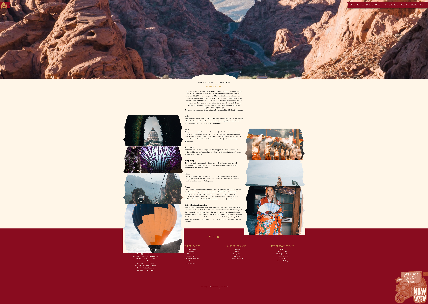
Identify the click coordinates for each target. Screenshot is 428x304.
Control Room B (237, 259)
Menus (352, 5)
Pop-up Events (282, 256)
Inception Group (207, 286)
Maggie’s (237, 256)
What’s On (379, 5)
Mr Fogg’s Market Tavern (145, 259)
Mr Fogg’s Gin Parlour (145, 263)
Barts (237, 252)
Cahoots (237, 249)
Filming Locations (282, 254)
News (191, 261)
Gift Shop (414, 5)
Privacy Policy (282, 261)
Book (421, 5)
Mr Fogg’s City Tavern (145, 270)
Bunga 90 (237, 254)
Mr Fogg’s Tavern (145, 261)
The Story (369, 5)
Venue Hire (405, 5)
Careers (283, 259)
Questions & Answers (191, 259)
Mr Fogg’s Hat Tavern (145, 268)
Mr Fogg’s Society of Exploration (145, 256)
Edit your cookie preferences (214, 282)
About (282, 249)
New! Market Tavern (392, 5)
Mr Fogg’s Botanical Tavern (145, 266)
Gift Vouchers (191, 263)
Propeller (220, 288)
